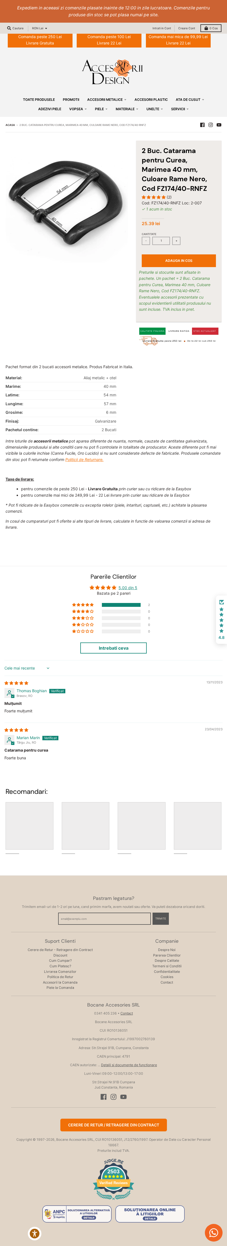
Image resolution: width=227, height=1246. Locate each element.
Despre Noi (167, 950)
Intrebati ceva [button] (113, 648)
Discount (60, 955)
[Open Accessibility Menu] (35, 1233)
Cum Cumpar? (60, 960)
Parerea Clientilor (167, 955)
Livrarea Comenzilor (60, 972)
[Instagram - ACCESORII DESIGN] (210, 124)
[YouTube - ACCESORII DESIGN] (218, 124)
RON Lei (37, 28)
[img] (16, 683)
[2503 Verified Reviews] (113, 1200)
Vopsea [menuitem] (76, 109)
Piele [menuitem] (99, 109)
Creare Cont (186, 28)
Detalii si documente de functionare (129, 1065)
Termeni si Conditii (167, 966)
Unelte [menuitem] (152, 109)
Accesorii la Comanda (60, 982)
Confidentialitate (167, 972)
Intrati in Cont (162, 28)
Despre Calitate (167, 960)
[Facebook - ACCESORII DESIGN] (202, 124)
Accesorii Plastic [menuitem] (151, 100)
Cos (214, 28)
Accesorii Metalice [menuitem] (105, 100)
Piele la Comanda (60, 988)
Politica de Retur (60, 977)
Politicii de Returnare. (84, 459)
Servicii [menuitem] (178, 109)
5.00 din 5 (127, 587)
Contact (167, 982)
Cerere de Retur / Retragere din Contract (113, 1125)
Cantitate (149, 234)
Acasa (10, 125)
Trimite (160, 918)
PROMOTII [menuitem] (71, 100)
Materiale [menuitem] (125, 109)
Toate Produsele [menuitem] (39, 100)
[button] (154, 197)
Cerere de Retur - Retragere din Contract (60, 950)
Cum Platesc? (60, 966)
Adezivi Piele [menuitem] (49, 109)
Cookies (167, 977)
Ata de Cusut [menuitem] (188, 100)
